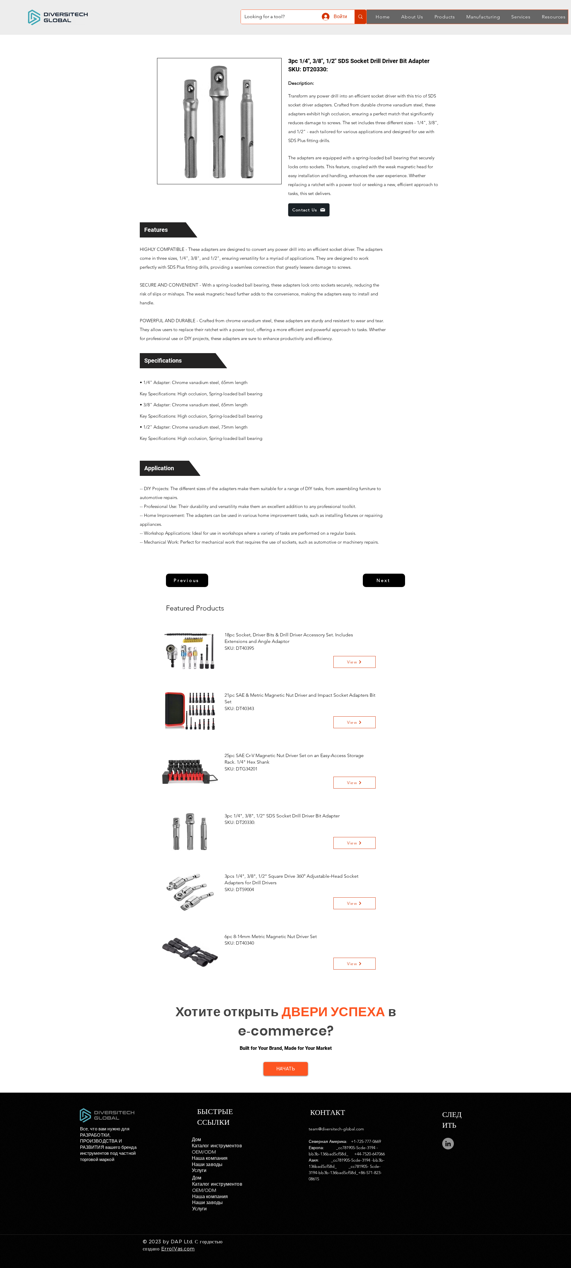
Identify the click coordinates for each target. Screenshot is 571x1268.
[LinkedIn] (448, 1143)
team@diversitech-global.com (336, 1129)
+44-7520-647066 (369, 1154)
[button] (408, 17)
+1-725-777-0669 (366, 1141)
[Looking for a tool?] (360, 17)
